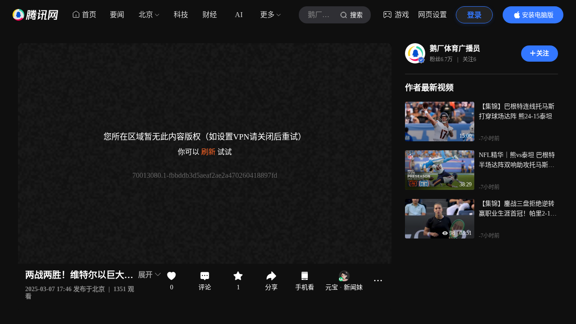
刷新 (208, 152)
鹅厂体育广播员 (455, 48)
